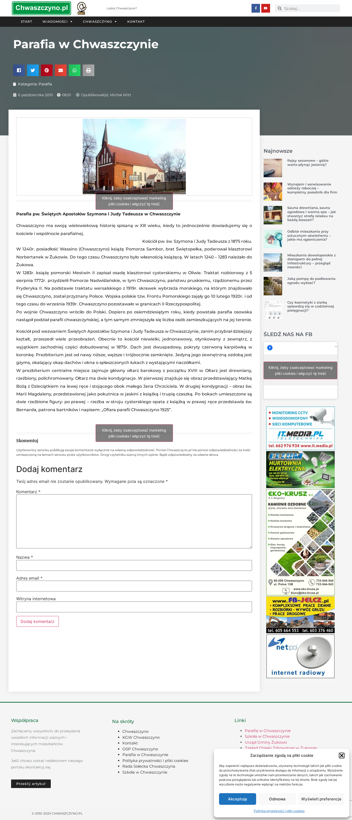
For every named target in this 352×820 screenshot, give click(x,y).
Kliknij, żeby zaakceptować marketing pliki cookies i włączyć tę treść (134, 201)
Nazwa (24, 557)
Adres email (29, 578)
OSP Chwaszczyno (140, 748)
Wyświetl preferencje (321, 799)
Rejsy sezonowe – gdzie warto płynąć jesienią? (308, 162)
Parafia (45, 84)
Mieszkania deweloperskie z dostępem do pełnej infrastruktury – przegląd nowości (311, 261)
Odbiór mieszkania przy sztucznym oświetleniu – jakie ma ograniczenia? (309, 235)
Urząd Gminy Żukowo (266, 742)
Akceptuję (237, 799)
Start (26, 21)
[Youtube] (265, 8)
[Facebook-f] (256, 8)
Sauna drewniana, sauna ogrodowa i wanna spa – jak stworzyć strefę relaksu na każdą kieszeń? (311, 214)
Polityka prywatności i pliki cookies (279, 811)
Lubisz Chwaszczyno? (122, 8)
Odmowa (277, 799)
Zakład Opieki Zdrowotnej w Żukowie (281, 747)
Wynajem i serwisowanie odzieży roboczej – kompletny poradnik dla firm (312, 188)
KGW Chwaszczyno (141, 737)
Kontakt (136, 21)
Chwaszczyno (97, 21)
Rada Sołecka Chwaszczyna (148, 766)
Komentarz (28, 492)
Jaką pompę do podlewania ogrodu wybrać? (311, 281)
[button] (341, 755)
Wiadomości (55, 21)
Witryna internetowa (36, 599)
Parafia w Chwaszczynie (145, 754)
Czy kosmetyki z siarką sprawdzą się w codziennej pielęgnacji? (310, 306)
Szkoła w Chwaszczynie (144, 772)
